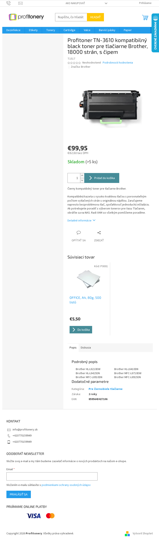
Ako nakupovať (75, 3)
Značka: (80, 67)
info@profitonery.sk (25, 430)
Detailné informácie (79, 221)
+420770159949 (22, 436)
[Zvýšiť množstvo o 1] (82, 175)
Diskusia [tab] (86, 348)
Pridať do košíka (104, 178)
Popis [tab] (73, 348)
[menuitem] (13, 30)
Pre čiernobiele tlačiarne (106, 389)
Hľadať (95, 17)
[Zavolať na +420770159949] (12, 3)
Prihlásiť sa (19, 494)
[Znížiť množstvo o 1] (82, 180)
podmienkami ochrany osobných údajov (66, 485)
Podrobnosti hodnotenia (118, 63)
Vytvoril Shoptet (143, 533)
